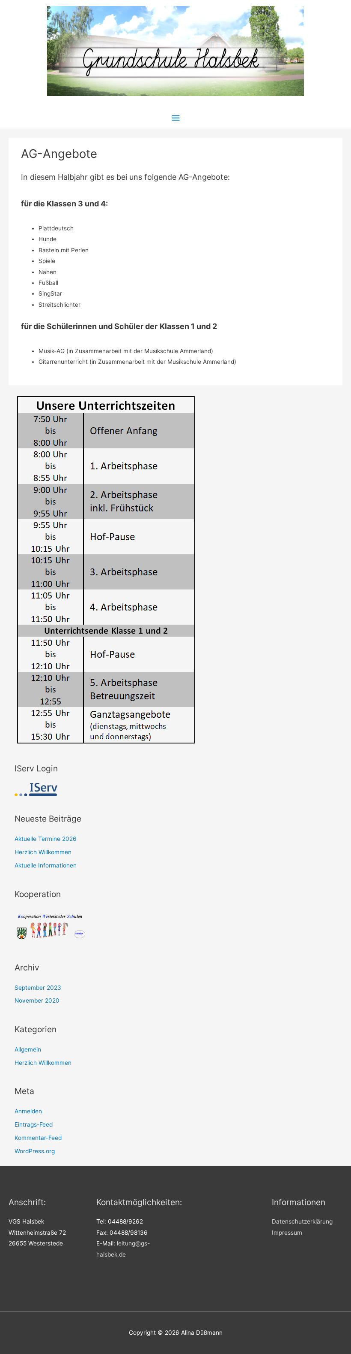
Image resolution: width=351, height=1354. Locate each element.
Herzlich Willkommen (43, 852)
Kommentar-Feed (38, 1137)
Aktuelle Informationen (46, 865)
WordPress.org (35, 1151)
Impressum (287, 1232)
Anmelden (28, 1111)
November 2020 (37, 1000)
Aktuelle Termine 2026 (46, 838)
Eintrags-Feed (34, 1124)
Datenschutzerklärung (302, 1221)
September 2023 (38, 987)
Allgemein (28, 1049)
